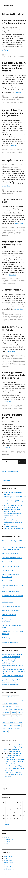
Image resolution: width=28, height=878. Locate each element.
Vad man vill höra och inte (10, 553)
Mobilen (24, 230)
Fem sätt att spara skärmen (10, 642)
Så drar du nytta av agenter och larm (13, 669)
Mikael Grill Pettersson (9, 54)
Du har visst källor (7, 581)
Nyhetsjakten (16, 100)
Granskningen (5, 56)
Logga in (6, 837)
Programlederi (13, 361)
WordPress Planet (9, 869)
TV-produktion (14, 364)
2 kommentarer (11, 283)
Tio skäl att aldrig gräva (9, 661)
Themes (6, 865)
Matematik (5, 100)
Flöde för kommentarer (11, 842)
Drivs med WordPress (15, 875)
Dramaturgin (22, 356)
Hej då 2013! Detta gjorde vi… (12, 328)
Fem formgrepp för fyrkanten (11, 659)
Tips (10, 56)
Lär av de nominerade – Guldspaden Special (14, 21)
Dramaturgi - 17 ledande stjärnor (12, 557)
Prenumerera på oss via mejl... (11, 471)
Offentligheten (5, 102)
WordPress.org (8, 844)
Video (19, 728)
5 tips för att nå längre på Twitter (12, 680)
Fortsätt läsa (6, 51)
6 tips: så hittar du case (9, 614)
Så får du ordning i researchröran (12, 654)
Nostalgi (10, 100)
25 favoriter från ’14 (12, 289)
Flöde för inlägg (8, 839)
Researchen (13, 102)
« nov (7, 824)
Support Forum (8, 862)
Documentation (8, 856)
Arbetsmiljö (5, 97)
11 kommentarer (18, 408)
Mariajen (6, 749)
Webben (20, 152)
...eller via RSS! (6, 480)
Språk (21, 281)
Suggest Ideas (8, 860)
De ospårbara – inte (12, 160)
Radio (4, 722)
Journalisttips (8, 5)
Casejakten (11, 97)
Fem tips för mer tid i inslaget (11, 656)
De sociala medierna (9, 151)
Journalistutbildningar (12, 316)
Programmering (6, 233)
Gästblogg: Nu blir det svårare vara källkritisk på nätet (13, 375)
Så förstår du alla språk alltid (10, 591)
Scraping (10, 319)
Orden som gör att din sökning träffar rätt (12, 244)
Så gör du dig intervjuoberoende (11, 606)
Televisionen (5, 364)
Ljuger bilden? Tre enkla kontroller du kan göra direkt (12, 113)
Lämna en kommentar (18, 56)
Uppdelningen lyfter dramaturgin (13, 528)
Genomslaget (5, 99)
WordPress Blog (8, 867)
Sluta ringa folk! (7, 562)
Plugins (6, 858)
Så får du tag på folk (8, 638)
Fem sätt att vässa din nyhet (10, 610)
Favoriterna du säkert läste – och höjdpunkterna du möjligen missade (14, 67)
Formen (16, 97)
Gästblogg (21, 97)
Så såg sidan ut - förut (8, 570)
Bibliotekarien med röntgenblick (12, 566)
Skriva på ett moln (7, 602)
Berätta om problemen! (11, 526)
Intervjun (19, 99)
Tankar (17, 102)
